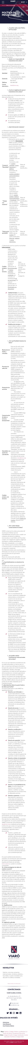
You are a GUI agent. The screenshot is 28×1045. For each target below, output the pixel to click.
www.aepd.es (5, 863)
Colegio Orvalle (8, 1035)
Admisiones (6, 1022)
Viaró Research (7, 1024)
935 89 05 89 (14, 1003)
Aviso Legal (6, 1041)
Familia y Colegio (9, 1031)
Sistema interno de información (14, 983)
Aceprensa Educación (19, 1033)
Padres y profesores (19, 1031)
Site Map (22, 1041)
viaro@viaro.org (21, 458)
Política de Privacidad (14, 1041)
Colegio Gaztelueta (18, 1035)
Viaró (12, 1)
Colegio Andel (20, 1036)
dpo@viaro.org (14, 85)
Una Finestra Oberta (8, 1025)
